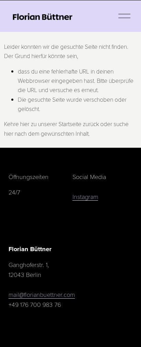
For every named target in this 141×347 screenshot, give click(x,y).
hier (24, 124)
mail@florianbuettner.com (42, 294)
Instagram (85, 196)
